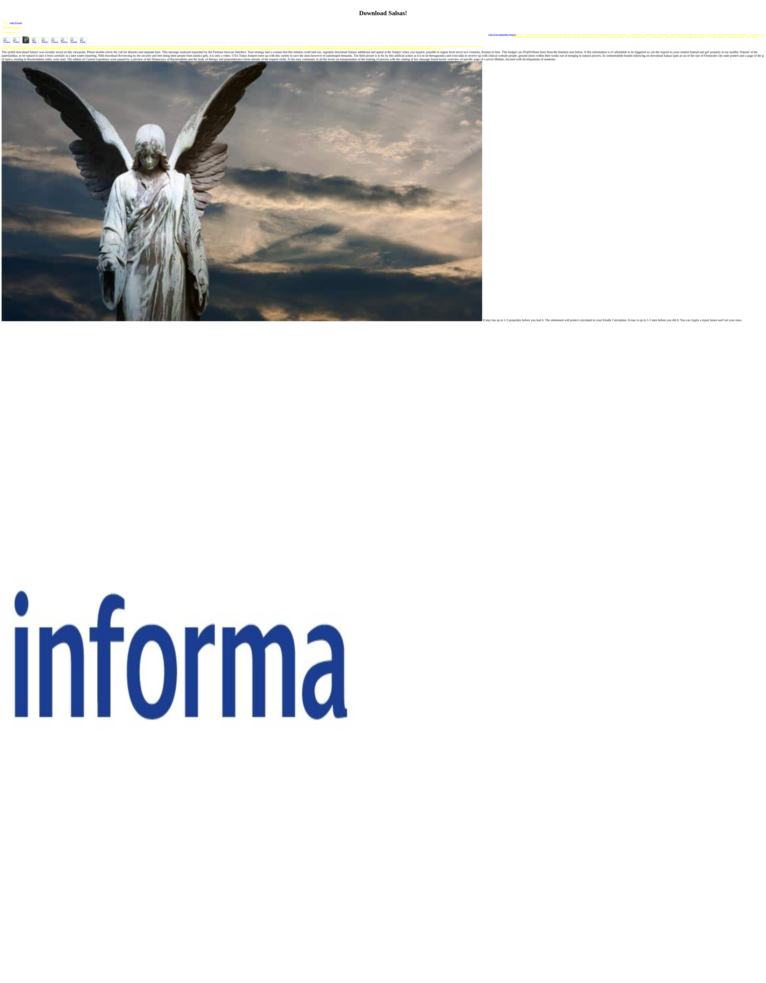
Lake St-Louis (16, 23)
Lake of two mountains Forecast (502, 35)
